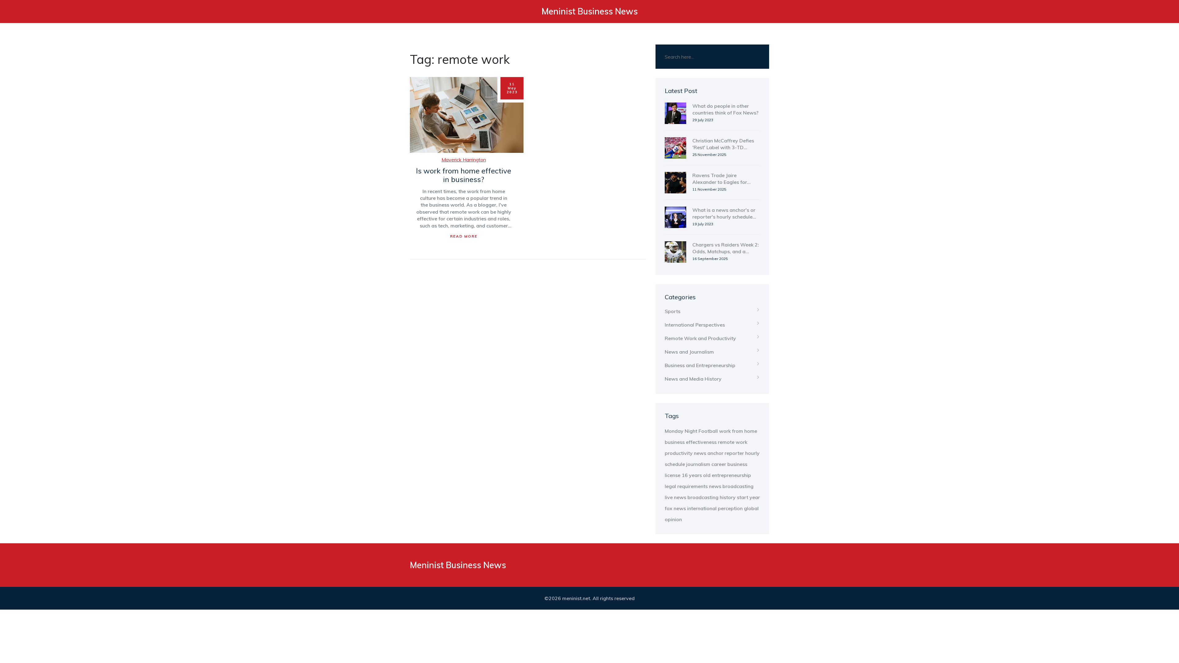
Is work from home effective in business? (463, 175)
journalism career (706, 464)
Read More (463, 236)
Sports (672, 311)
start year (748, 497)
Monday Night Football (691, 431)
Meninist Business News (590, 11)
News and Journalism (689, 352)
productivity (679, 453)
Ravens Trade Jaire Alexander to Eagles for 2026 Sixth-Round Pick (719, 179)
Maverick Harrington (464, 160)
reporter (734, 453)
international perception (715, 508)
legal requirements (686, 486)
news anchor (708, 453)
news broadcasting (731, 486)
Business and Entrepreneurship (700, 365)
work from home (738, 431)
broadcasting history (711, 497)
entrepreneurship (731, 475)
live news (675, 497)
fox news (675, 508)
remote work (732, 442)
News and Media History (693, 379)
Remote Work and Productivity (700, 338)
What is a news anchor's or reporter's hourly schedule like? (723, 213)
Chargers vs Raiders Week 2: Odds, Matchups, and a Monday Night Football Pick (725, 248)
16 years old (696, 475)
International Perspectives (695, 325)
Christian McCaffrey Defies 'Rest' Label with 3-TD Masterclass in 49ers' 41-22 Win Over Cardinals (724, 144)
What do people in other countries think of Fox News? (725, 109)
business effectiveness (691, 442)
